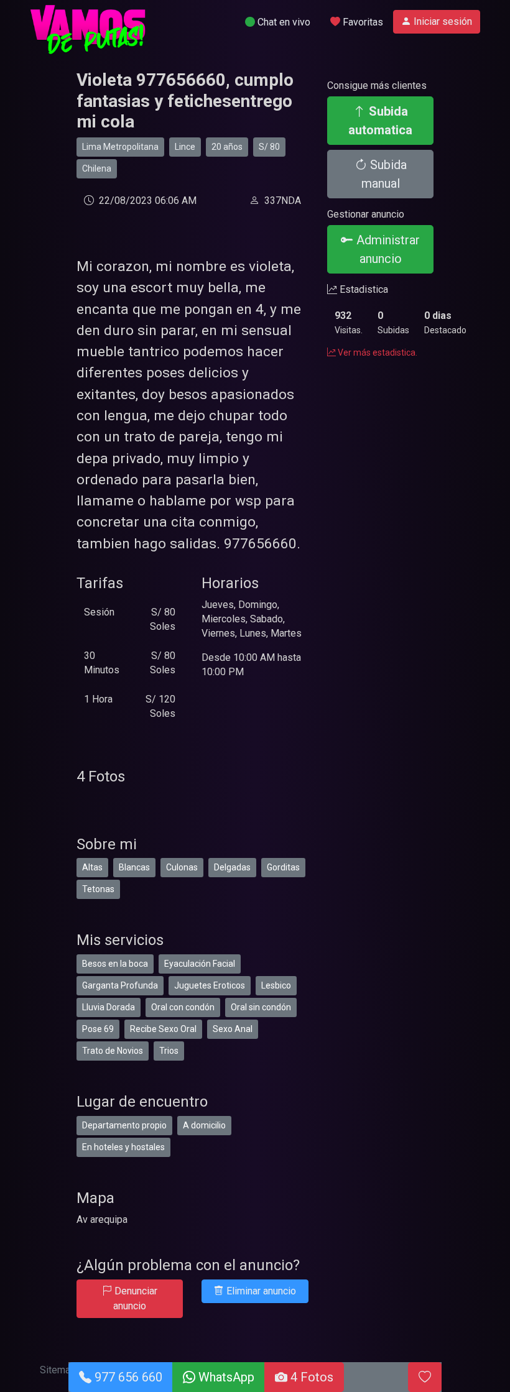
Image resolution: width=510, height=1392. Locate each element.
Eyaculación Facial (199, 964)
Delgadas (232, 867)
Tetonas (98, 889)
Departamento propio (124, 1125)
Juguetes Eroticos (209, 985)
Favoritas (361, 22)
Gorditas (283, 867)
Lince (185, 147)
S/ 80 (269, 147)
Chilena (96, 168)
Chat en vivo (282, 22)
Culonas (182, 867)
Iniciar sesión (441, 21)
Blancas (134, 867)
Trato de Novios (112, 1051)
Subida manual (384, 174)
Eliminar (260, 1291)
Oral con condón (183, 1007)
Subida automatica (380, 120)
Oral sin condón (261, 1007)
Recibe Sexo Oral (163, 1029)
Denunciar (134, 1298)
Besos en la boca (115, 964)
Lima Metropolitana (120, 147)
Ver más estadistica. (376, 352)
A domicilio (204, 1125)
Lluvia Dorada (108, 1007)
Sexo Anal (233, 1029)
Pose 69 (98, 1029)
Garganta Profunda (120, 985)
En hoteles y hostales (123, 1147)
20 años (227, 147)
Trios (168, 1051)
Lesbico (276, 985)
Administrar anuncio (386, 249)
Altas (92, 867)
